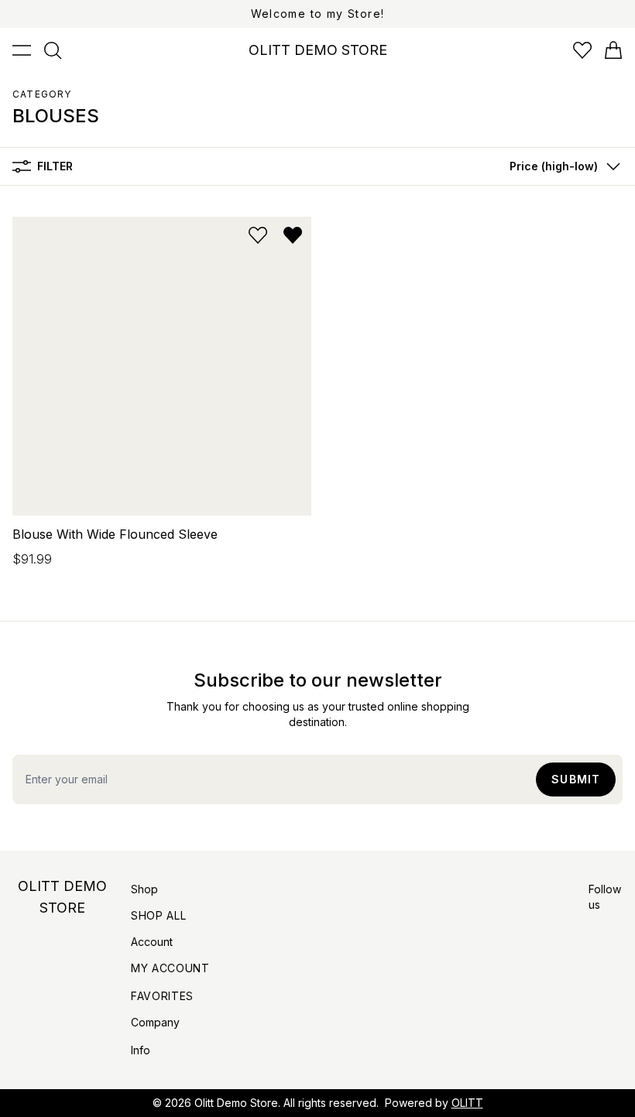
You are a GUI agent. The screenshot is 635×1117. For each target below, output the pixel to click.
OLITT (467, 1102)
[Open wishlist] (582, 50)
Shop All (159, 915)
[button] (561, 166)
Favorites (162, 995)
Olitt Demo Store (236, 1102)
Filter (55, 166)
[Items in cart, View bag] (613, 50)
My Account (170, 968)
